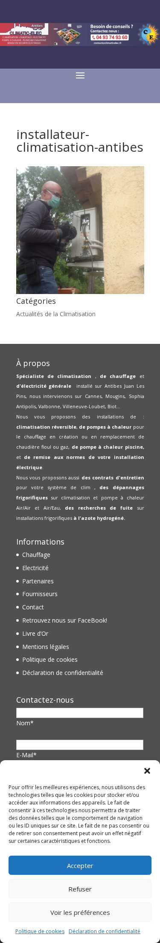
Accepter (80, 865)
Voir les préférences (80, 912)
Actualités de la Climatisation (56, 314)
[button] (147, 771)
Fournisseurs (40, 594)
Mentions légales (45, 647)
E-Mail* (26, 755)
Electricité (35, 568)
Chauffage (36, 555)
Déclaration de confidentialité (104, 931)
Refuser (80, 889)
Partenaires (38, 581)
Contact (33, 607)
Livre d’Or (35, 633)
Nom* (25, 723)
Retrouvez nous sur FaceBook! (64, 620)
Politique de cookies (39, 931)
